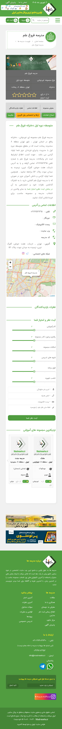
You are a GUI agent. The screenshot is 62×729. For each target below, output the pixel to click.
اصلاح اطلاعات (48, 115)
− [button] (10, 267)
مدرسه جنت (19, 458)
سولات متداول (27, 607)
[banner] (15, 7)
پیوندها (29, 616)
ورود (23, 20)
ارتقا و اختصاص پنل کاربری (28, 115)
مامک (42, 458)
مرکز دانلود (51, 620)
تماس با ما (23, 2)
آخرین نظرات (27, 602)
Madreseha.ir (42, 719)
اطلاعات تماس (32, 108)
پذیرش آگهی (11, 2)
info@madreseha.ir (37, 655)
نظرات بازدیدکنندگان (16, 108)
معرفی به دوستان (48, 607)
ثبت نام (10, 20)
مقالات (52, 597)
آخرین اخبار (27, 597)
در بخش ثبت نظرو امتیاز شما (40, 189)
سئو (28, 724)
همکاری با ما (50, 602)
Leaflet (52, 295)
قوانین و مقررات (26, 612)
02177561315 (37, 211)
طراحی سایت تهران (38, 724)
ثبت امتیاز (44, 98)
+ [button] (10, 262)
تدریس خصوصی (25, 621)
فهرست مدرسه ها (24, 41)
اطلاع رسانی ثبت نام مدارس (47, 613)
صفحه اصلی (38, 41)
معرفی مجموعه (48, 108)
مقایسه (10, 115)
